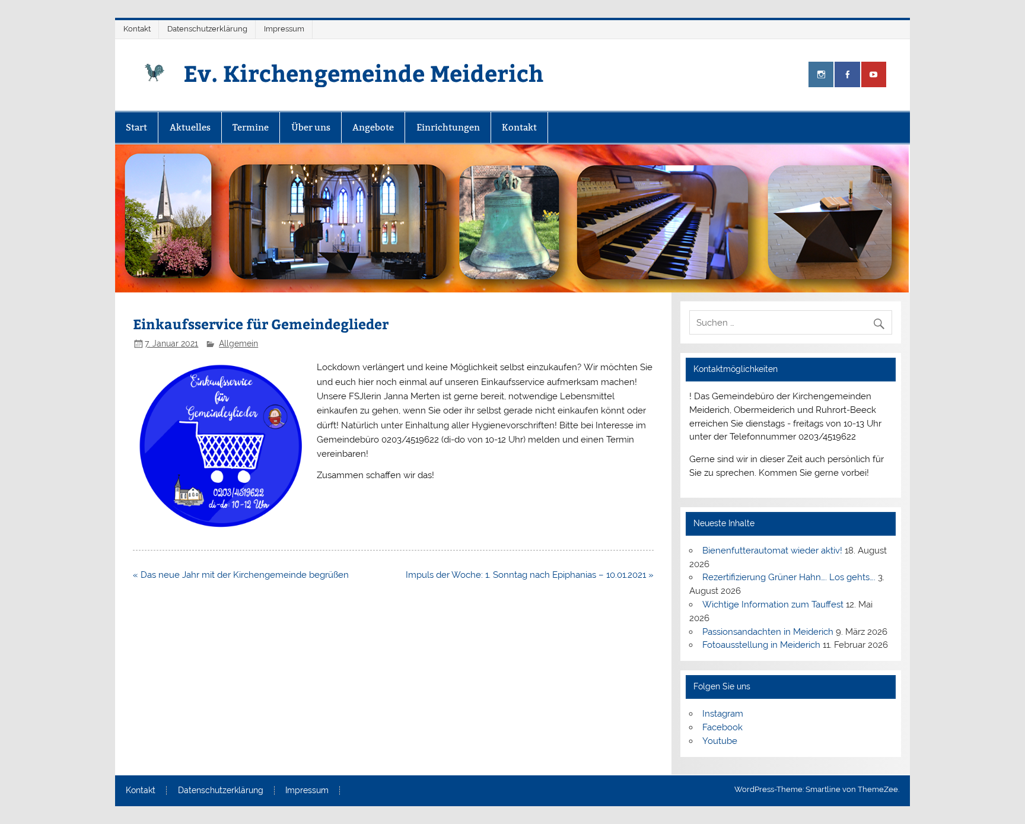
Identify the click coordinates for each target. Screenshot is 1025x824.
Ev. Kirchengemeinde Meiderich (363, 73)
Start (136, 127)
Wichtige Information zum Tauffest (772, 604)
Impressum (284, 28)
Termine (251, 127)
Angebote (373, 127)
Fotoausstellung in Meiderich (761, 645)
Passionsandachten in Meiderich (767, 631)
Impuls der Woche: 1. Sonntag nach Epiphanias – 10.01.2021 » (530, 575)
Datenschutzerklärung (207, 28)
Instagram (722, 713)
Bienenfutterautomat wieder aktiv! (772, 550)
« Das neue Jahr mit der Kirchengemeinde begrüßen (241, 575)
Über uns (310, 127)
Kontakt (137, 28)
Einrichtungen (448, 127)
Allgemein (238, 343)
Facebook (722, 727)
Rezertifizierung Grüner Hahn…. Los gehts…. (789, 577)
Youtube (719, 741)
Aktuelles (190, 127)
